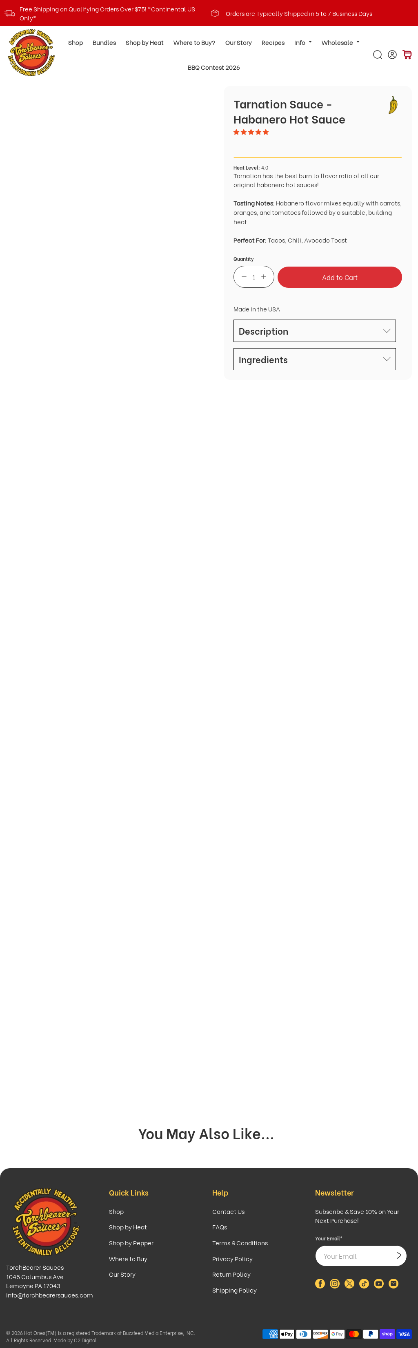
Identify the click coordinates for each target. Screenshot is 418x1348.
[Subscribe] (399, 1256)
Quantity (243, 258)
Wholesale (337, 42)
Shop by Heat (145, 42)
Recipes (273, 42)
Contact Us (228, 1211)
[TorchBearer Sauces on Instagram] (335, 1285)
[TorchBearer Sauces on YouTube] (379, 1285)
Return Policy (231, 1273)
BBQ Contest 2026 (214, 66)
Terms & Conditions (240, 1242)
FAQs (219, 1226)
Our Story (238, 42)
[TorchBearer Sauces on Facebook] (320, 1285)
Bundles (104, 42)
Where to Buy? (194, 42)
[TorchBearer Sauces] (31, 52)
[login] (392, 55)
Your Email (328, 1238)
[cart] (407, 55)
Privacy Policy (232, 1258)
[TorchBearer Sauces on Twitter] (349, 1285)
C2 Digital (85, 1340)
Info (299, 42)
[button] (251, 131)
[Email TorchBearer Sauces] (393, 1285)
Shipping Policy (234, 1289)
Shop (75, 42)
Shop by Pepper (131, 1242)
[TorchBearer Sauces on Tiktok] (364, 1285)
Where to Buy (128, 1258)
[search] (377, 55)
